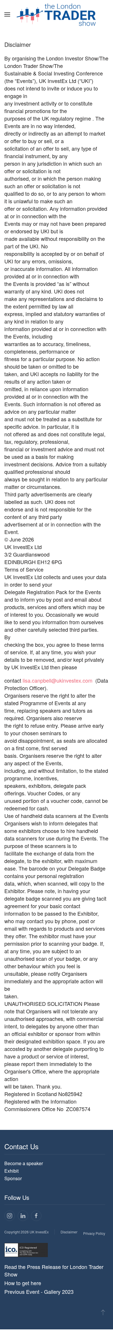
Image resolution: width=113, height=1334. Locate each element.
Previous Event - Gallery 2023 (39, 1291)
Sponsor (13, 1178)
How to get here (22, 1283)
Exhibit (11, 1170)
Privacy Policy (94, 1233)
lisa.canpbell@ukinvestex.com (57, 680)
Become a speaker (23, 1163)
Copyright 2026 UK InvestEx (26, 1231)
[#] (103, 1312)
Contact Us (21, 1146)
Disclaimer (69, 1231)
